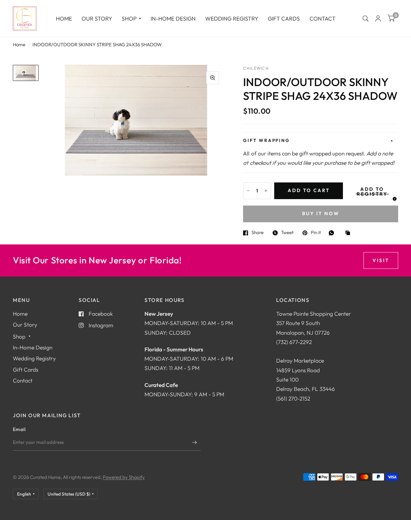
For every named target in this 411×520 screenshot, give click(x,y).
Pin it (315, 232)
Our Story (97, 18)
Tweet (287, 232)
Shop (129, 18)
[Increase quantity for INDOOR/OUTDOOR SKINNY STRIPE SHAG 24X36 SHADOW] (266, 191)
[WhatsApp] (333, 232)
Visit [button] (380, 260)
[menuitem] (64, 18)
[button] (372, 194)
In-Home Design (173, 18)
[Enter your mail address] (194, 442)
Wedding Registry (231, 18)
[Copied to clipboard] (349, 233)
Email (19, 429)
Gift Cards (284, 18)
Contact (323, 18)
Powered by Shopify (124, 477)
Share (257, 232)
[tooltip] (394, 198)
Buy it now (320, 213)
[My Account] (378, 18)
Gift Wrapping (266, 140)
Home (64, 18)
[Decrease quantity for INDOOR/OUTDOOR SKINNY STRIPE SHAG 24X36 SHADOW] (248, 191)
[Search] (365, 18)
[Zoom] (212, 77)
